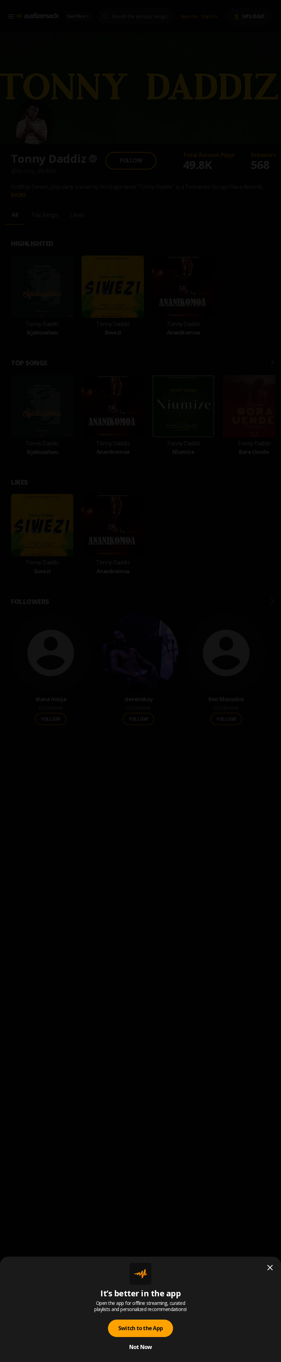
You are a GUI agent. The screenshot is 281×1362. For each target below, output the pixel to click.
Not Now (140, 1347)
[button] (140, 681)
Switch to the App (140, 1328)
